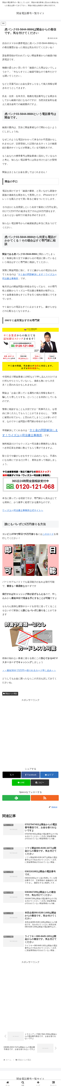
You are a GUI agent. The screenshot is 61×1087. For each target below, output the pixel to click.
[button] (40, 782)
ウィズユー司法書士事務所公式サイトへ (22, 510)
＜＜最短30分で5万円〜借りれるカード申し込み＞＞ (29, 670)
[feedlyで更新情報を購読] (16, 798)
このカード (48, 534)
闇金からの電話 (11, 694)
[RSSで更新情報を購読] (45, 798)
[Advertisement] (30, 732)
